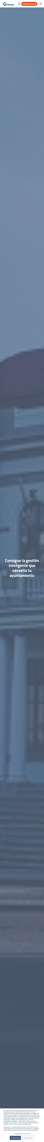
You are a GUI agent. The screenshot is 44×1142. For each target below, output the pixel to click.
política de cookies (13, 1124)
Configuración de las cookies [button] (22, 1133)
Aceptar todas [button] (15, 1138)
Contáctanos (29, 4)
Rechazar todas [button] (28, 1138)
